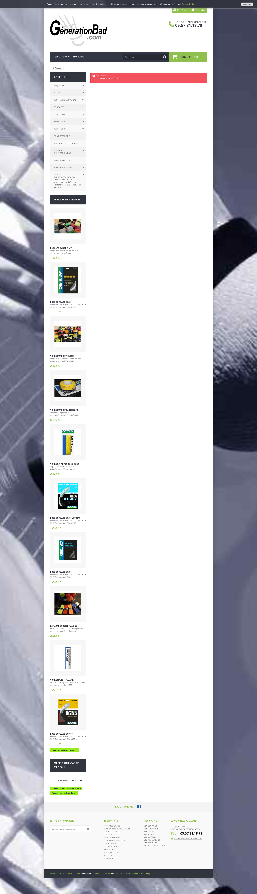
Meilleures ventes (67, 199)
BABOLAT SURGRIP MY (61, 248)
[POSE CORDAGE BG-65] (68, 280)
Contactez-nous (111, 846)
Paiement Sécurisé (112, 838)
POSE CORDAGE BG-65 (60, 302)
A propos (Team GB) (112, 826)
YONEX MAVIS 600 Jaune (61, 680)
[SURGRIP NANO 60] (68, 604)
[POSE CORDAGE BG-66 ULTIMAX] (68, 496)
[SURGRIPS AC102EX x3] (68, 388)
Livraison (108, 835)
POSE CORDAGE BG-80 (60, 572)
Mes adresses (150, 837)
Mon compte (150, 821)
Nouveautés (109, 855)
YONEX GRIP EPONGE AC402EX (64, 464)
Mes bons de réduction (154, 845)
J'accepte (247, 4)
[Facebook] (139, 806)
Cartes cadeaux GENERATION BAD (70, 780)
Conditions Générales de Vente (118, 829)
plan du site (78, 57)
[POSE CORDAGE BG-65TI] (68, 712)
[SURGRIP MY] (68, 226)
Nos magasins (110, 844)
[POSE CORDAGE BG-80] (68, 550)
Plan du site (109, 858)
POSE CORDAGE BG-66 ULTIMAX (65, 518)
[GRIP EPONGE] (68, 442)
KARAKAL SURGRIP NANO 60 (63, 626)
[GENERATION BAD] (75, 30)
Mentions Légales (112, 832)
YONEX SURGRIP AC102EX (62, 356)
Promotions (109, 849)
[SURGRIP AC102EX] (68, 334)
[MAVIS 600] (68, 658)
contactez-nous (62, 57)
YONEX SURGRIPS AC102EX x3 (64, 410)
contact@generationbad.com (188, 839)
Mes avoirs (149, 834)
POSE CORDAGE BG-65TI (61, 734)
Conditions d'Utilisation (114, 841)
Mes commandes (151, 826)
